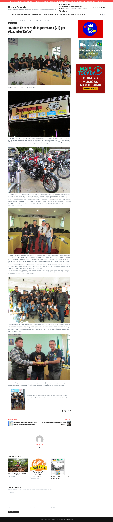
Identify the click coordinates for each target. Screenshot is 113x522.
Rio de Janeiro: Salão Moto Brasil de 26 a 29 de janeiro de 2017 (60, 477)
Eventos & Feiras (75, 9)
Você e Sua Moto (18, 7)
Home (9, 20)
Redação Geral (40, 444)
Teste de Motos (64, 9)
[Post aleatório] (100, 14)
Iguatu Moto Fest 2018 (35, 477)
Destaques (66, 4)
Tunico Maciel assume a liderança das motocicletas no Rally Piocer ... (17, 474)
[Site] (39, 447)
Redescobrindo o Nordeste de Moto (70, 7)
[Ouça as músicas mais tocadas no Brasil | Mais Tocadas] (90, 78)
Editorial (84, 9)
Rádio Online (63, 11)
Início (60, 4)
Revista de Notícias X (68, 519)
